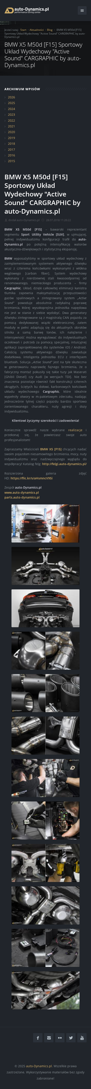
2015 (11, 161)
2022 (11, 120)
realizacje (75, 430)
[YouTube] (82, 1037)
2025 (11, 103)
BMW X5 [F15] (50, 449)
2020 (11, 132)
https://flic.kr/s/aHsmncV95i (32, 478)
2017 (11, 149)
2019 (11, 138)
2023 (11, 114)
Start (23, 30)
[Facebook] (37, 1037)
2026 (11, 97)
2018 (11, 143)
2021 (11, 126)
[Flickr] (59, 1037)
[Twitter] (71, 1037)
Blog (50, 30)
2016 (11, 155)
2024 (11, 109)
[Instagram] (48, 1037)
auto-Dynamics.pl (39, 1066)
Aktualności (37, 30)
